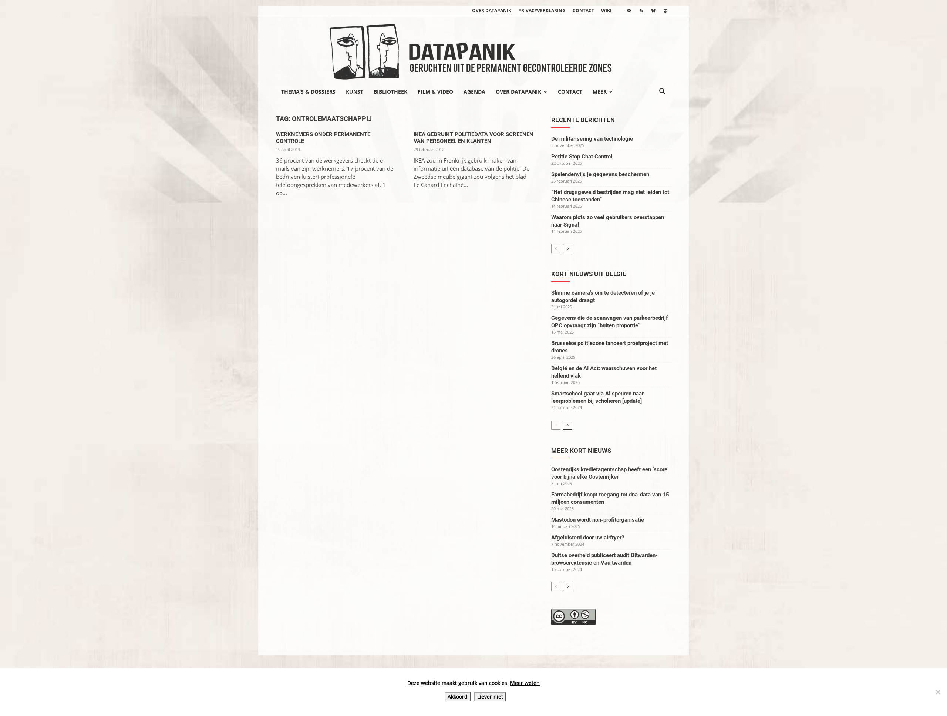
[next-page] (567, 248)
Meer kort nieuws (581, 450)
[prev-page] (555, 248)
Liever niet (490, 696)
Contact (583, 10)
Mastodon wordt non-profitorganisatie (597, 519)
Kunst (354, 91)
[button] (662, 92)
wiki (606, 10)
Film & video (435, 91)
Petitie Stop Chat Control (581, 156)
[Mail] (628, 11)
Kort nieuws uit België (588, 274)
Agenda (474, 91)
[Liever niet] (937, 692)
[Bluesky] (653, 11)
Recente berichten (583, 120)
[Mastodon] (665, 11)
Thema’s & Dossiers (308, 91)
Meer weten (525, 682)
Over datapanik (491, 10)
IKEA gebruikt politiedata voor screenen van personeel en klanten (473, 137)
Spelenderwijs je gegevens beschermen (600, 174)
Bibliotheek (390, 91)
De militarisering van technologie (592, 138)
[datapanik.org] (473, 49)
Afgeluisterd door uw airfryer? (587, 537)
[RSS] (641, 11)
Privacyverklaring (542, 10)
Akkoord (458, 696)
